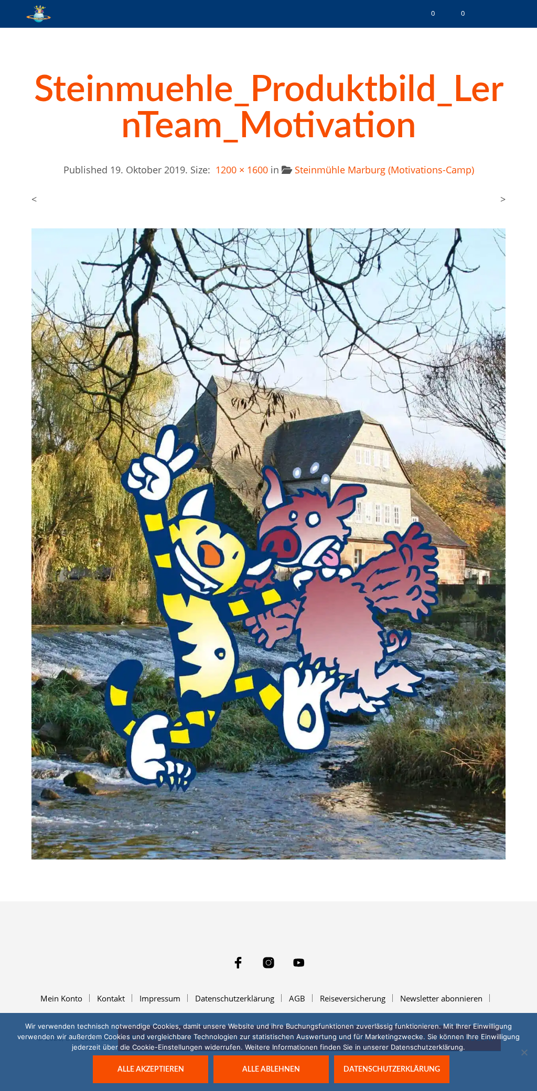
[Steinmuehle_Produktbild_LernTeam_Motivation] (268, 543)
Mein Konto (61, 998)
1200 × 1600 (242, 169)
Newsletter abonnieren (441, 998)
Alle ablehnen (271, 1069)
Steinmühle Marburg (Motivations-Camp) (384, 169)
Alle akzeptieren (150, 1069)
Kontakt (111, 998)
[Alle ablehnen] (524, 1052)
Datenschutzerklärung (234, 998)
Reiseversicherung (352, 998)
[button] (426, 13)
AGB (297, 998)
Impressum (159, 998)
